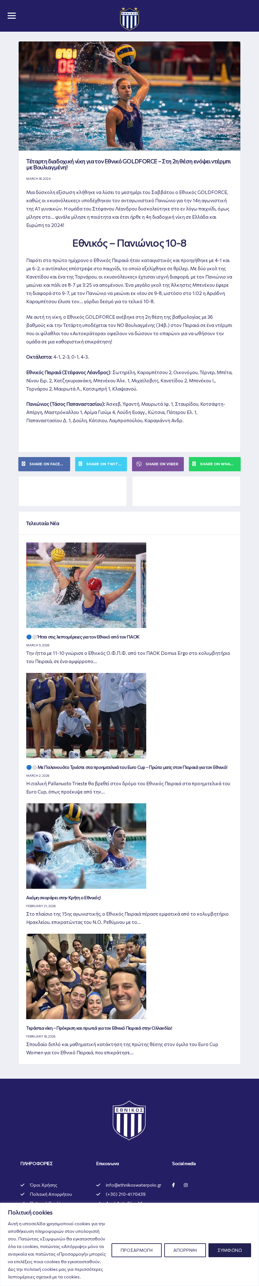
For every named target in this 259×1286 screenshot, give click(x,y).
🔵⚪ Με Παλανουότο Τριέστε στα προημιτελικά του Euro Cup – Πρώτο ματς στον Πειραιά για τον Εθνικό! (126, 767)
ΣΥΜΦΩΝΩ (230, 1250)
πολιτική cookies (41, 1269)
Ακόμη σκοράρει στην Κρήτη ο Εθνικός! (63, 897)
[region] (129, 1244)
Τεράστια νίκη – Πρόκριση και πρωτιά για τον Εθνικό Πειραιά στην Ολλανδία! (99, 1028)
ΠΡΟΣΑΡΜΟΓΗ (137, 1250)
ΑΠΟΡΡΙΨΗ (185, 1250)
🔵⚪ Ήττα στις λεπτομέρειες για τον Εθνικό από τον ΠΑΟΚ (83, 636)
